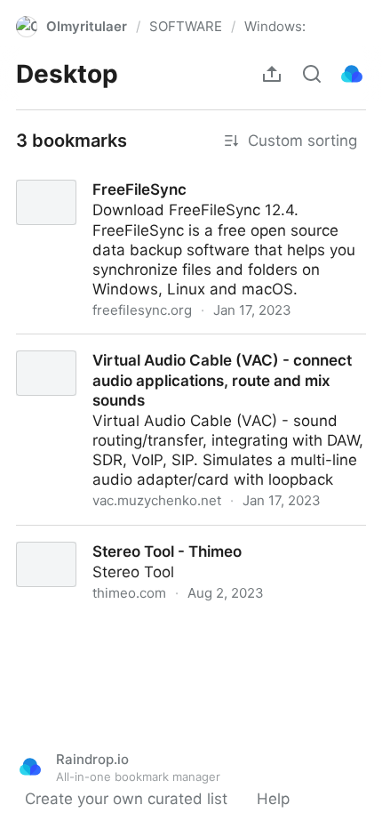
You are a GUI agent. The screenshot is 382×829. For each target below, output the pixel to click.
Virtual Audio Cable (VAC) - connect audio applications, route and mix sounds (151, 354)
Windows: (275, 26)
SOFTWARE (185, 26)
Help (273, 799)
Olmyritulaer (86, 26)
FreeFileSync (46, 173)
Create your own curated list (126, 799)
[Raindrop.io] (352, 74)
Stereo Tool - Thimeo (75, 535)
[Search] (312, 74)
